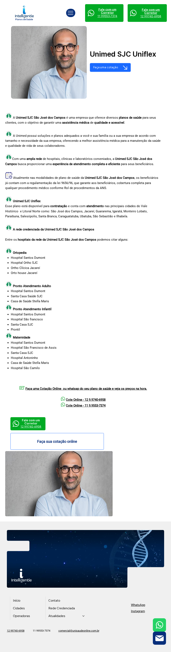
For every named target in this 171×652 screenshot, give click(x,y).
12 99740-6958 (15, 630)
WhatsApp (138, 605)
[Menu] (70, 13)
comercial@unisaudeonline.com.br (78, 630)
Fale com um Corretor (151, 11)
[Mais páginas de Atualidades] (83, 616)
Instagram (138, 611)
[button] (110, 67)
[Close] (159, 625)
